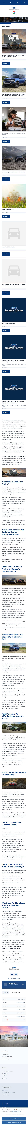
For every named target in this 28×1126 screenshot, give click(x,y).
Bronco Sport (18, 691)
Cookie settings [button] (16, 1111)
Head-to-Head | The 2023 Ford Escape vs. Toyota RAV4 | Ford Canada (13, 402)
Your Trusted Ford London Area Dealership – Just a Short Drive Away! (14, 285)
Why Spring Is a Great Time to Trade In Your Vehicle (13, 134)
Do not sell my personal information (14, 1114)
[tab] (5, 992)
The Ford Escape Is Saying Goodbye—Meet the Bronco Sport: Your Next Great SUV (13, 95)
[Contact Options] (17, 2)
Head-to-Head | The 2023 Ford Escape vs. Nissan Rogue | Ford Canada (13, 361)
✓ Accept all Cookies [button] (14, 1118)
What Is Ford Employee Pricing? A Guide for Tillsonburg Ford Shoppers (14, 56)
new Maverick (9, 758)
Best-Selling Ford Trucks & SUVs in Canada (13, 172)
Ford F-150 (17, 594)
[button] (3, 2)
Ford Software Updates (8, 323)
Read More (6, 63)
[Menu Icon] (24, 2)
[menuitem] (14, 1055)
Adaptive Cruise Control (8, 247)
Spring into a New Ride (8, 209)
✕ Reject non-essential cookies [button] (14, 1122)
